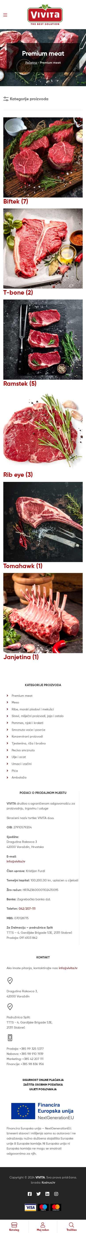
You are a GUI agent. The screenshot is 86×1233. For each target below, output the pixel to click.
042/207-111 (27, 908)
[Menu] (5, 14)
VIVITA (40, 1177)
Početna (31, 62)
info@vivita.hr (16, 861)
